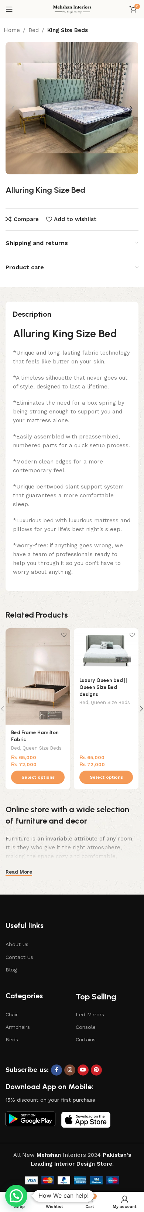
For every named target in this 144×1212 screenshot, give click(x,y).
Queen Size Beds (42, 748)
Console (86, 1027)
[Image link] (30, 1118)
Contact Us (19, 957)
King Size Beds (67, 30)
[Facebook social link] (56, 1070)
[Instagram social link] (69, 1070)
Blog (11, 970)
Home (12, 30)
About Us (17, 944)
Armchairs (18, 1027)
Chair (12, 1014)
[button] (16, 1196)
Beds (12, 1039)
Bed (33, 30)
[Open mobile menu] (9, 9)
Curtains (86, 1039)
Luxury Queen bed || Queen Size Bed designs (103, 687)
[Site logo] (72, 9)
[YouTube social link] (83, 1070)
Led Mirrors (90, 1014)
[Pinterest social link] (96, 1070)
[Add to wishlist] (63, 634)
